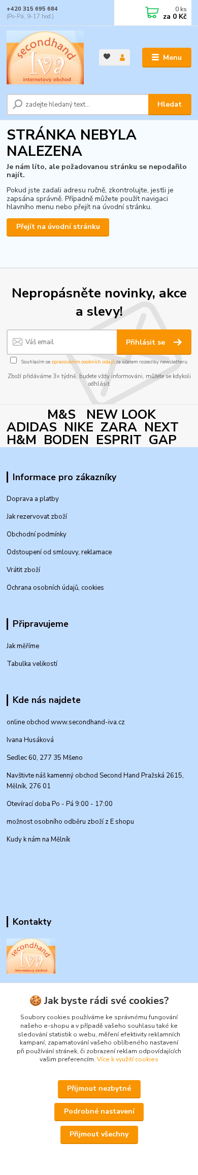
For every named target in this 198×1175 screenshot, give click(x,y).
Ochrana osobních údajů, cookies (55, 587)
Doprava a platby (33, 498)
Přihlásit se (146, 342)
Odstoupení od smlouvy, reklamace (59, 552)
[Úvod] (45, 57)
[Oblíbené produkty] (107, 56)
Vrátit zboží (23, 570)
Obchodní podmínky (37, 534)
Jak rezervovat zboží (37, 516)
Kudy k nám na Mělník (38, 839)
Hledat (169, 104)
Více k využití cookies (127, 1059)
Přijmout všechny (99, 1134)
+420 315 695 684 (32, 9)
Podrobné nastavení (99, 1111)
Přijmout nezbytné (99, 1088)
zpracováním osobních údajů (83, 361)
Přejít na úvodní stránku (58, 226)
